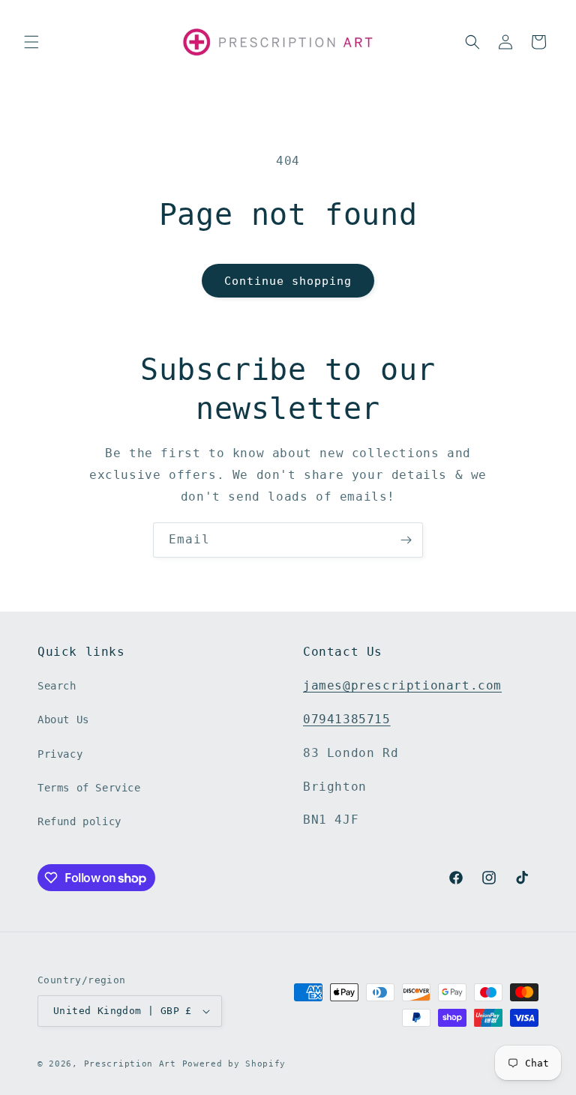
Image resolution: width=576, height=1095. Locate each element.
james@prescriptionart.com (402, 685)
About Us (63, 720)
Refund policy (80, 821)
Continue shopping (288, 281)
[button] (31, 41)
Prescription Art (130, 1064)
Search (57, 686)
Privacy (60, 754)
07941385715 (347, 719)
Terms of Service (89, 788)
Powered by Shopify (234, 1064)
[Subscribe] (405, 540)
